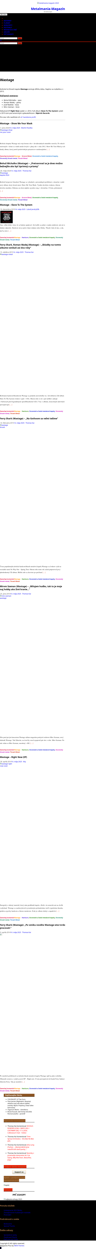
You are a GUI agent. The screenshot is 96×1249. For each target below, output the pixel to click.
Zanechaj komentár (7, 156)
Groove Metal (27, 156)
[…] (48, 149)
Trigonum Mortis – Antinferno (18, 1110)
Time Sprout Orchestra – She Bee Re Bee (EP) (21, 1138)
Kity (24, 762)
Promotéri (7, 1215)
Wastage (17, 156)
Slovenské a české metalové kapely (45, 156)
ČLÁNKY (7, 23)
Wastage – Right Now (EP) (13, 757)
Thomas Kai (26, 171)
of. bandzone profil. (28, 117)
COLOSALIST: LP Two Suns (17, 1099)
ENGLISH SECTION (11, 1239)
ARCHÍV (7, 32)
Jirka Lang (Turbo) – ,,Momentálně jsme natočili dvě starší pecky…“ (21, 1147)
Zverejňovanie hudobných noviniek (17, 1213)
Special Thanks (9, 1226)
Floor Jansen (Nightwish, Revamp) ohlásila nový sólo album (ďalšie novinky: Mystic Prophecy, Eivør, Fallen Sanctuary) (21, 1104)
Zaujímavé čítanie (10, 1237)
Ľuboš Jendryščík (33, 209)
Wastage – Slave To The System (16, 204)
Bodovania (8, 1224)
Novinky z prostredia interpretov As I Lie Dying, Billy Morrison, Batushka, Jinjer (21, 1156)
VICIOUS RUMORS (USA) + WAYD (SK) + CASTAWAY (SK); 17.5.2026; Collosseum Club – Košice (20, 1129)
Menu (5, 14)
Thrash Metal (22, 158)
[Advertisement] (48, 58)
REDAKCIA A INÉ (10, 30)
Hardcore (25, 237)
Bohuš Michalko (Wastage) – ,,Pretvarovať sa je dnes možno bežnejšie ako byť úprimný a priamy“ (31, 165)
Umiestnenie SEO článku (13, 1210)
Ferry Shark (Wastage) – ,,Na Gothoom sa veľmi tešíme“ (29, 418)
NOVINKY (7, 21)
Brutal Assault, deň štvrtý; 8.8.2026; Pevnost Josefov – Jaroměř (20, 1113)
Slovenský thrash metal (8, 158)
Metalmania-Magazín (48, 8)
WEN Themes (19, 1246)
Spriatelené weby (10, 1235)
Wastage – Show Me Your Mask (16, 123)
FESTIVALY (8, 27)
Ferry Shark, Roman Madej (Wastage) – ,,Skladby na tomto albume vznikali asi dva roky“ (30, 246)
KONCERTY (8, 25)
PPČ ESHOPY (9, 34)
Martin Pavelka (26, 128)
